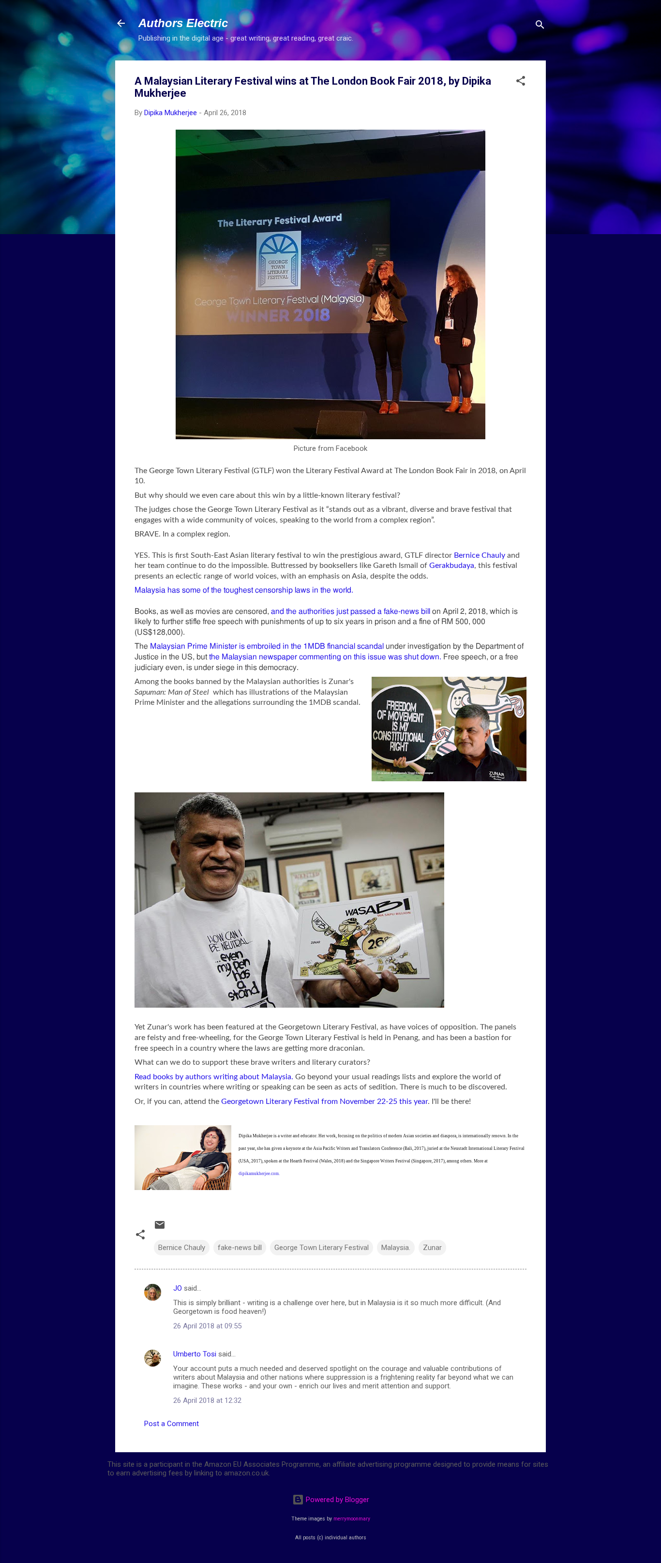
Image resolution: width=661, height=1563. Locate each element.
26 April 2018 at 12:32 (207, 1400)
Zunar (432, 1247)
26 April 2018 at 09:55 (207, 1326)
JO (177, 1288)
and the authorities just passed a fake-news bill (351, 611)
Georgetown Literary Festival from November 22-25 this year (324, 1101)
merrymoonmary (351, 1519)
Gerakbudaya (451, 565)
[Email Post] (159, 1228)
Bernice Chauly (480, 555)
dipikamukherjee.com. (259, 1173)
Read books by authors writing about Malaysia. (214, 1077)
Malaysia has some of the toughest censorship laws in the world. (244, 590)
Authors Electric (183, 23)
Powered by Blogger (336, 1499)
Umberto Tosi (194, 1354)
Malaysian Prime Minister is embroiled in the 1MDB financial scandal (267, 646)
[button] (520, 82)
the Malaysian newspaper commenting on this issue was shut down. (325, 657)
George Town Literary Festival (321, 1247)
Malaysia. (395, 1247)
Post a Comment (171, 1423)
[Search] (540, 26)
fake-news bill (240, 1247)
